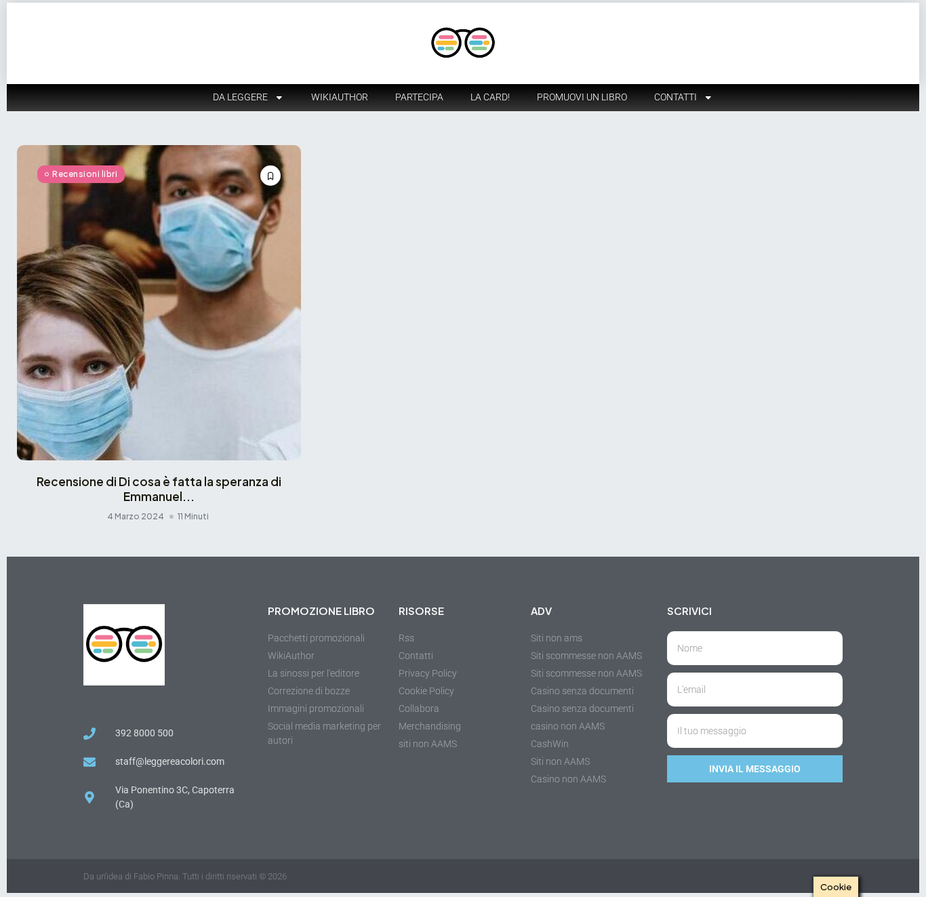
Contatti (675, 97)
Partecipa (419, 97)
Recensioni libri (84, 174)
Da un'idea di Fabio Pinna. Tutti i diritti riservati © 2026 (185, 876)
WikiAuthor (339, 97)
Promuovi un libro (582, 97)
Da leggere (240, 97)
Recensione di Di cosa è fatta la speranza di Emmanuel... (159, 489)
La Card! (490, 97)
